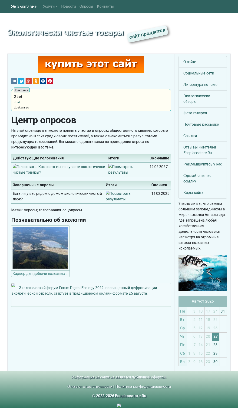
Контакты (105, 6)
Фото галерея (195, 113)
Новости (68, 6)
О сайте (189, 62)
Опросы (86, 6)
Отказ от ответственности (89, 386)
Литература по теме (200, 84)
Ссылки (190, 136)
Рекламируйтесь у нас (202, 164)
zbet (17, 102)
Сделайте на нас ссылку (197, 178)
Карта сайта (193, 192)
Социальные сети (198, 73)
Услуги (49, 6)
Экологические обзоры (196, 99)
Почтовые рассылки (201, 124)
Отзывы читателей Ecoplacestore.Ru (199, 150)
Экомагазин (24, 6)
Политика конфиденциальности (143, 386)
